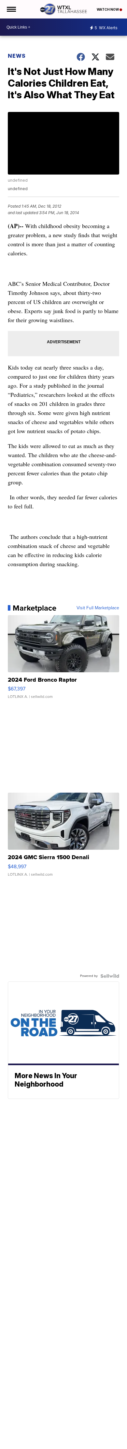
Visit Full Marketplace (98, 608)
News (17, 56)
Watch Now (108, 9)
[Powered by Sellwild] (109, 976)
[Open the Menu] (11, 9)
